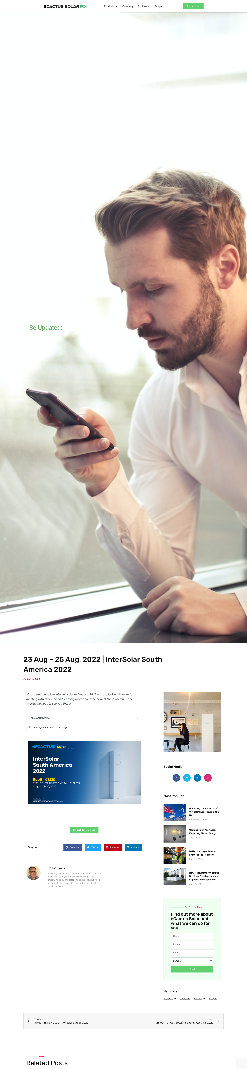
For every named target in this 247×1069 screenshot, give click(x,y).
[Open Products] (116, 6)
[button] (138, 718)
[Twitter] (187, 778)
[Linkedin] (197, 778)
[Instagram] (208, 778)
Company (185, 998)
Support (213, 998)
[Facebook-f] (176, 778)
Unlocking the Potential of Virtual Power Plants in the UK (204, 812)
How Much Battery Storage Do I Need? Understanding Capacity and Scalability (204, 876)
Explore (198, 998)
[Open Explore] (148, 6)
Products (168, 998)
